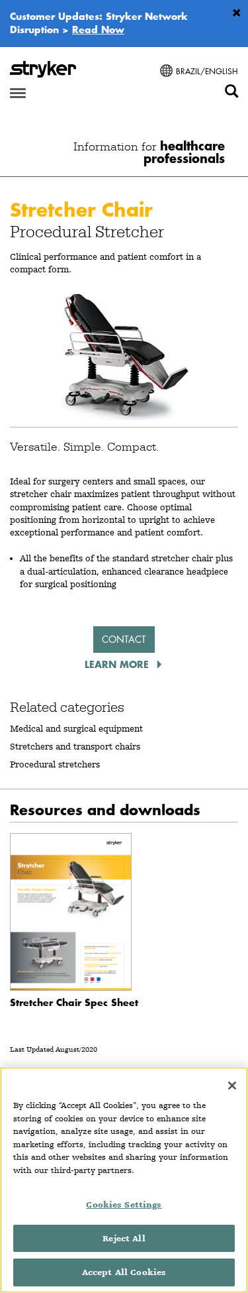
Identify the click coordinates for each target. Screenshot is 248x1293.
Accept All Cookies (124, 1272)
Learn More (118, 664)
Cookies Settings (123, 1204)
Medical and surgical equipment (76, 728)
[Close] (232, 1085)
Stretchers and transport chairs (75, 746)
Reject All (124, 1238)
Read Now (98, 29)
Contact (124, 639)
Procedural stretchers (55, 764)
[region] (124, 1180)
